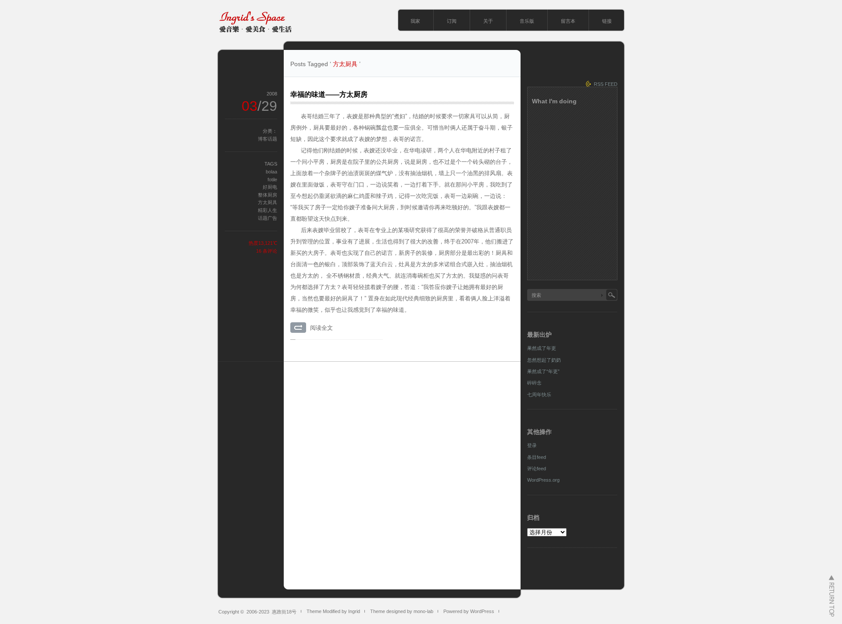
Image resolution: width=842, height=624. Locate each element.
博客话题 (267, 138)
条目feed (536, 457)
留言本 (568, 21)
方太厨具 (267, 202)
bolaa (271, 171)
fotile (272, 179)
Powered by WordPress (468, 611)
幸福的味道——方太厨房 (328, 94)
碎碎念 (534, 382)
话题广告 (267, 218)
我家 (415, 21)
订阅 (452, 21)
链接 (607, 21)
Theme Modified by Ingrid (333, 611)
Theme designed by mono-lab (401, 611)
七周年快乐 (539, 394)
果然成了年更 (541, 348)
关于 (488, 21)
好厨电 (270, 187)
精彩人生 (267, 210)
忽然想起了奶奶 (544, 360)
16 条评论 (266, 251)
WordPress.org (543, 480)
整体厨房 (267, 194)
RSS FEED (605, 84)
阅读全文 (321, 327)
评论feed (536, 468)
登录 (532, 445)
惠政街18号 (284, 611)
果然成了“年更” (543, 371)
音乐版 (527, 21)
